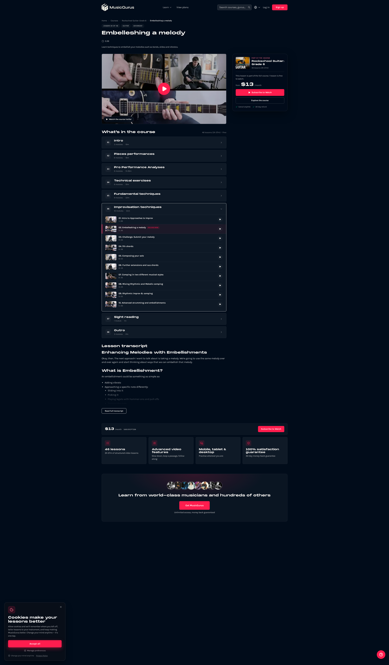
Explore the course (260, 100)
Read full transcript (114, 411)
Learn (166, 7)
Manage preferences (36, 650)
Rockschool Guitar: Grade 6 (134, 21)
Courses (114, 21)
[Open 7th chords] (164, 247)
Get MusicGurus (194, 505)
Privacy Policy (42, 656)
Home (104, 21)
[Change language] (257, 7)
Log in (266, 7)
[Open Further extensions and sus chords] (164, 266)
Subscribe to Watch (262, 92)
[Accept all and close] (61, 607)
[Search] (249, 7)
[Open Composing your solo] (164, 257)
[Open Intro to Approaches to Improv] (164, 219)
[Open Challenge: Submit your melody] (164, 238)
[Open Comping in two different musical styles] (164, 276)
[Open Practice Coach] (381, 654)
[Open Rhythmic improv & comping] (164, 295)
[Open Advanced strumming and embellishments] (164, 304)
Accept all (34, 643)
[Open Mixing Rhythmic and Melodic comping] (164, 285)
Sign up (280, 7)
